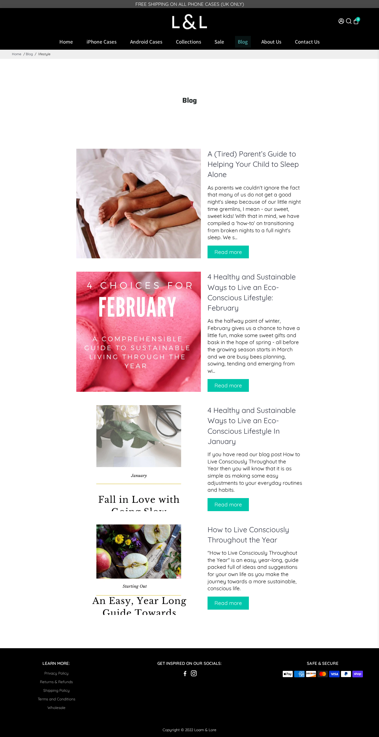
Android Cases (146, 41)
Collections (188, 41)
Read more (228, 252)
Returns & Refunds (56, 681)
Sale (219, 41)
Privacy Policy (56, 673)
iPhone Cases (102, 41)
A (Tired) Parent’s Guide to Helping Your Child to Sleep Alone (253, 164)
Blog (243, 41)
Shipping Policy (56, 690)
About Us (271, 41)
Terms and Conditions (56, 698)
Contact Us (307, 41)
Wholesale (56, 707)
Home (66, 41)
